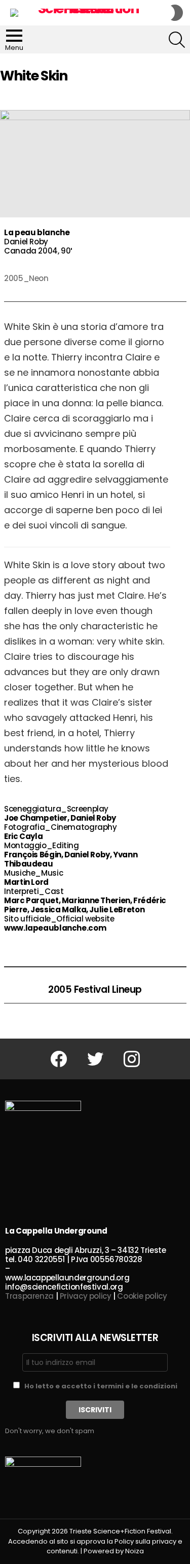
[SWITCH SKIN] (177, 12)
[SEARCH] (177, 39)
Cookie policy (142, 1296)
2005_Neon (26, 278)
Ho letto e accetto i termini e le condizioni (100, 1386)
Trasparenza (29, 1296)
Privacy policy (85, 1296)
